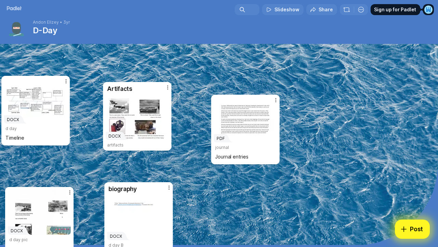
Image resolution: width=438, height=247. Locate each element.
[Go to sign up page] (428, 9)
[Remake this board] (346, 9)
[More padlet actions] (361, 9)
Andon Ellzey (46, 22)
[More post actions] (169, 187)
